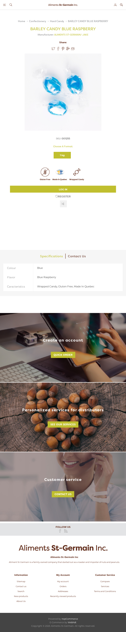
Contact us (63, 494)
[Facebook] (60, 530)
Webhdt (72, 622)
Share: (63, 42)
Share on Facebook (58, 48)
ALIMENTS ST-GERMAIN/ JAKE (71, 34)
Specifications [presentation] (51, 256)
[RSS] (65, 530)
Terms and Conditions (105, 591)
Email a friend (73, 48)
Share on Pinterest (63, 48)
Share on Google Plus (68, 48)
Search (21, 591)
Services (105, 586)
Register (64, 196)
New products (21, 596)
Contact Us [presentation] (77, 256)
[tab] (52, 256)
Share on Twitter (53, 48)
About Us (21, 601)
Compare (105, 581)
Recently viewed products (63, 596)
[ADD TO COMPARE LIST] (63, 203)
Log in (63, 189)
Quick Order (63, 354)
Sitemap (21, 581)
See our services (63, 424)
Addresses (63, 591)
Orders (63, 586)
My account (63, 581)
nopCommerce (70, 618)
